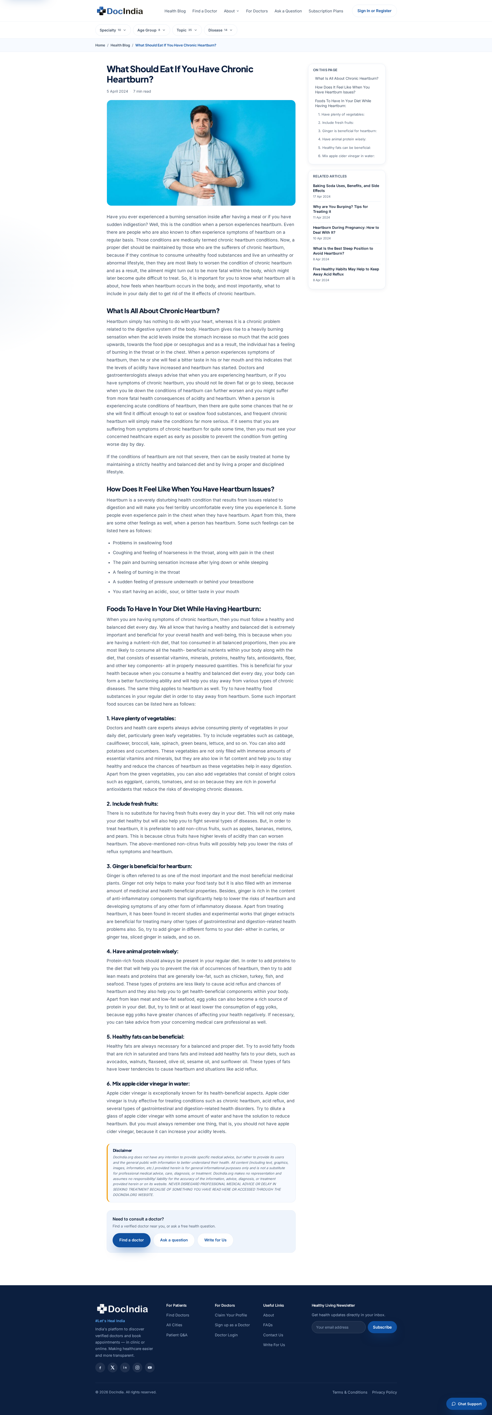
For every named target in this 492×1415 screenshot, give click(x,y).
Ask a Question (288, 11)
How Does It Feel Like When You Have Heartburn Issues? (342, 89)
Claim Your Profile (231, 1315)
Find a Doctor (204, 11)
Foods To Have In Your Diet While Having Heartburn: (343, 103)
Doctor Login (226, 1335)
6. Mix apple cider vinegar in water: (346, 156)
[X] (113, 1367)
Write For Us (274, 1345)
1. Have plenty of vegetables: (341, 114)
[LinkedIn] (125, 1367)
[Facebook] (100, 1367)
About (229, 11)
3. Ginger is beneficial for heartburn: (347, 131)
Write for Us (215, 1240)
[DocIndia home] (119, 11)
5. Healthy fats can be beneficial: (344, 147)
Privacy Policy (384, 1392)
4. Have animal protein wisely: (342, 139)
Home (100, 45)
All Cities (174, 1325)
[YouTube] (150, 1367)
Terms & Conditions (350, 1392)
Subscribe (382, 1327)
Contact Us (273, 1335)
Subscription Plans (326, 11)
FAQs (268, 1325)
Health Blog (175, 11)
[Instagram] (137, 1367)
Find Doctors (177, 1315)
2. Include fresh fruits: (336, 122)
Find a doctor (131, 1240)
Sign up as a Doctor (232, 1325)
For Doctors (257, 11)
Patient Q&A (177, 1335)
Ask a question (174, 1240)
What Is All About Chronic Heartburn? (346, 78)
